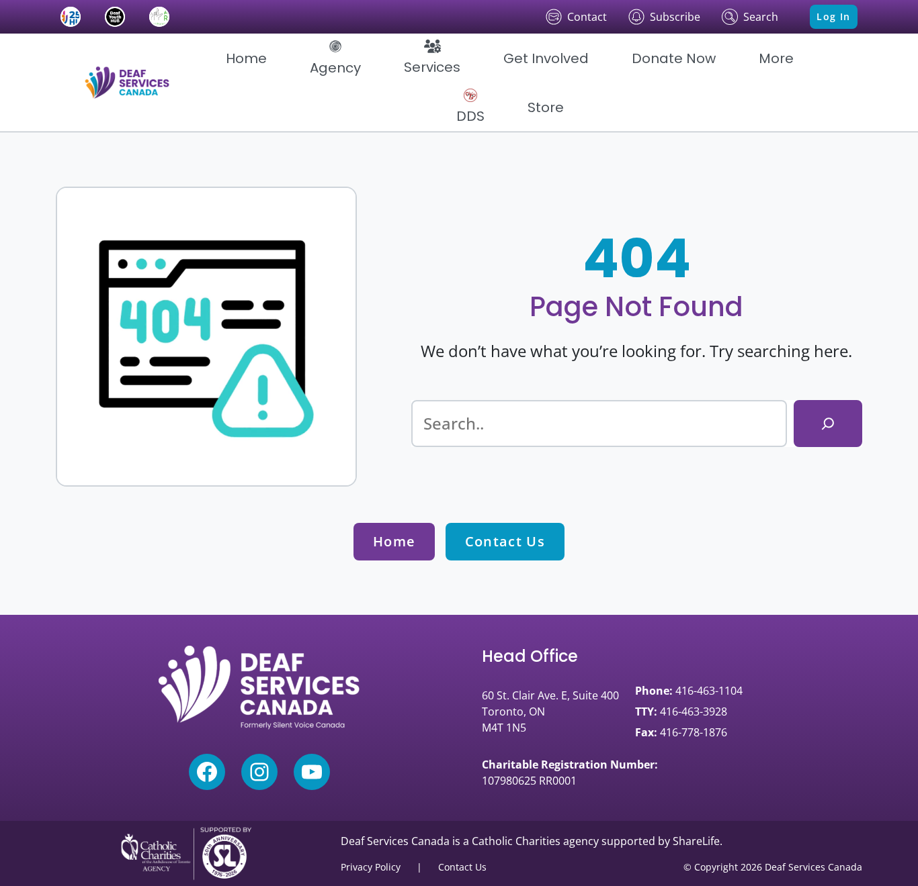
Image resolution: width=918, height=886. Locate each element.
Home (394, 541)
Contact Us (505, 541)
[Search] (828, 423)
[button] (335, 58)
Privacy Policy (371, 866)
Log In (833, 16)
